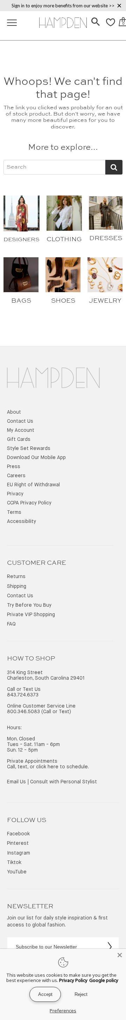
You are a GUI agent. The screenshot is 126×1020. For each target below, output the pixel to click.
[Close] (119, 955)
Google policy (103, 980)
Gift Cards (18, 439)
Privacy (15, 493)
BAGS (21, 301)
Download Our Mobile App (36, 457)
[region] (63, 5)
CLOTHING (64, 239)
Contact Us (20, 421)
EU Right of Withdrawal (33, 484)
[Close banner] (119, 5)
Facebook (18, 833)
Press (13, 466)
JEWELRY (105, 301)
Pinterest (18, 843)
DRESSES (105, 238)
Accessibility (21, 521)
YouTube (17, 872)
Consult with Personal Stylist (63, 781)
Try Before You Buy (29, 605)
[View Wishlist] (110, 26)
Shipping (16, 586)
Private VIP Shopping (31, 614)
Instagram (18, 853)
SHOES (63, 301)
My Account (20, 430)
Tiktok (14, 862)
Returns (16, 576)
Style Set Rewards (28, 448)
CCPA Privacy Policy (29, 503)
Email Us (16, 781)
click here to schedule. (62, 766)
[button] (95, 22)
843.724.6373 (22, 695)
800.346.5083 (23, 711)
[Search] (95, 22)
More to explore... (63, 147)
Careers (16, 475)
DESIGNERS (22, 240)
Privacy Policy (73, 980)
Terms (14, 512)
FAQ (11, 624)
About (14, 412)
